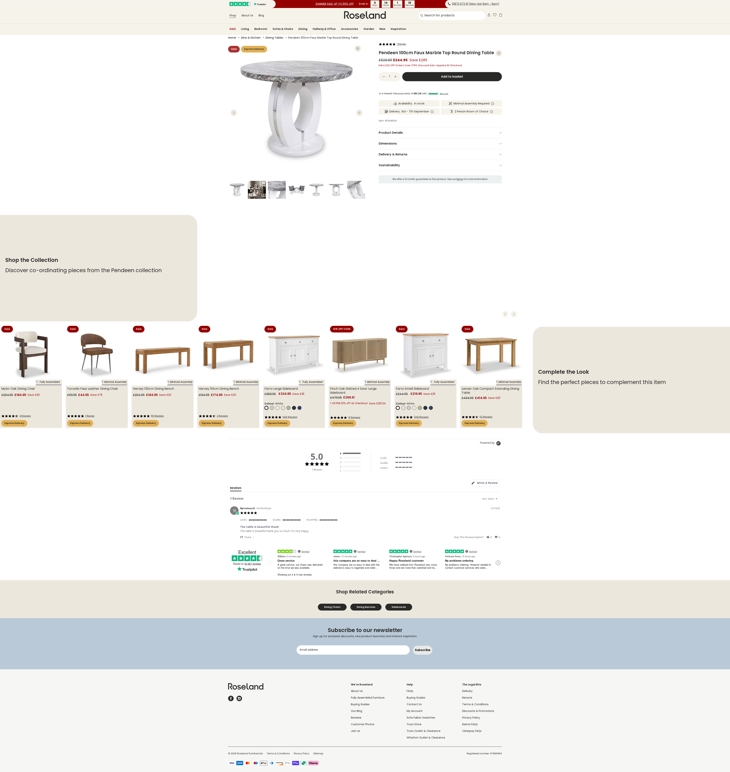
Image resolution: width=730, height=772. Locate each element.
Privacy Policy (471, 717)
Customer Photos (362, 724)
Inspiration (398, 29)
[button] (247, 537)
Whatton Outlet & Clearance (426, 737)
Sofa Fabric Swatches (421, 717)
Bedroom (260, 29)
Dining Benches (366, 607)
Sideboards (399, 607)
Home (232, 38)
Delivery (467, 691)
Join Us (355, 731)
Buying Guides (360, 704)
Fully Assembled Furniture (368, 697)
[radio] (351, 454)
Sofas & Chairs (283, 29)
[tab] (484, 483)
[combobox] (490, 499)
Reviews (356, 717)
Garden (368, 29)
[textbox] (499, 500)
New (382, 29)
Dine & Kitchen (251, 38)
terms (459, 179)
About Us (247, 15)
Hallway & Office (324, 29)
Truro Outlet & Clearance (423, 731)
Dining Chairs (332, 607)
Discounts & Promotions (478, 711)
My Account (415, 711)
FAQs (410, 691)
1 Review (401, 44)
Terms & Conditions (475, 704)
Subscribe (422, 650)
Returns (467, 697)
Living (245, 29)
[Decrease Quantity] (384, 77)
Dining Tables (274, 38)
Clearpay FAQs (472, 731)
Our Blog (356, 711)
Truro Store (414, 724)
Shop (232, 15)
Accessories (349, 29)
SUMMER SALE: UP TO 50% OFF (335, 4)
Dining (302, 29)
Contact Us (414, 704)
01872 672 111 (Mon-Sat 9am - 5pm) (475, 4)
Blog (261, 15)
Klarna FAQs (470, 724)
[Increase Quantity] (395, 77)
